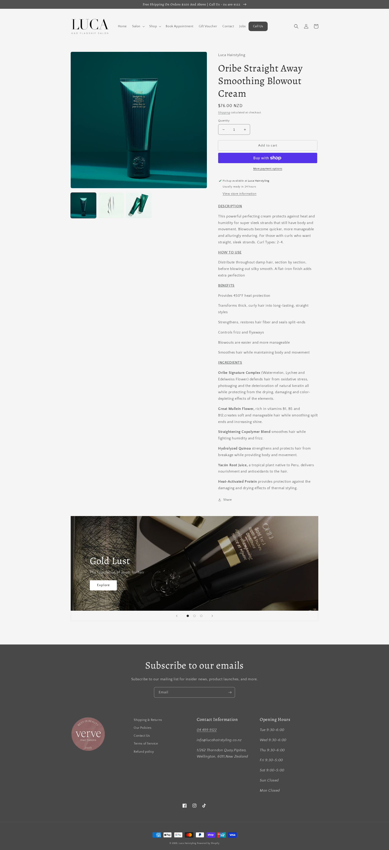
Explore (103, 585)
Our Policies (142, 728)
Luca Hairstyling (187, 843)
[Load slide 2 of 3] (194, 615)
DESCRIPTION (230, 206)
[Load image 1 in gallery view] (83, 205)
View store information (239, 194)
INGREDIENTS (230, 363)
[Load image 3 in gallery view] (139, 205)
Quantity (224, 120)
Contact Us (142, 736)
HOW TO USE (230, 252)
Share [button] (227, 500)
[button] (138, 26)
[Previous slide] (177, 616)
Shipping (224, 112)
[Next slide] (212, 616)
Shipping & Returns (148, 720)
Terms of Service (146, 743)
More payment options (267, 168)
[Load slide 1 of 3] (187, 615)
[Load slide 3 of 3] (201, 615)
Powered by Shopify (208, 843)
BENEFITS (226, 285)
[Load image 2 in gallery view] (111, 205)
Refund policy (144, 752)
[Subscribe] (230, 692)
